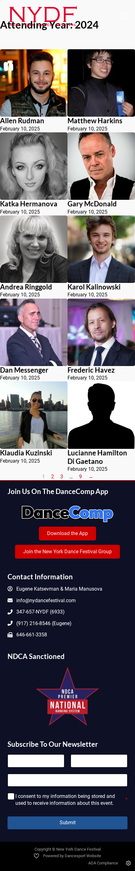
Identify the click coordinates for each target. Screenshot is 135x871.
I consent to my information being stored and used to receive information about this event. (71, 799)
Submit (68, 823)
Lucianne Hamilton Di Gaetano (97, 457)
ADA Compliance (103, 863)
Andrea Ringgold (26, 287)
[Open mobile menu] (124, 16)
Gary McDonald (92, 203)
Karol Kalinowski (94, 287)
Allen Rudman (22, 120)
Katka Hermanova (28, 203)
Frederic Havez (91, 370)
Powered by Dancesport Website (72, 855)
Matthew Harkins (95, 120)
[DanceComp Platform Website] (67, 514)
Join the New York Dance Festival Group (67, 552)
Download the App (67, 533)
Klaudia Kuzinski (26, 453)
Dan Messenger (24, 370)
